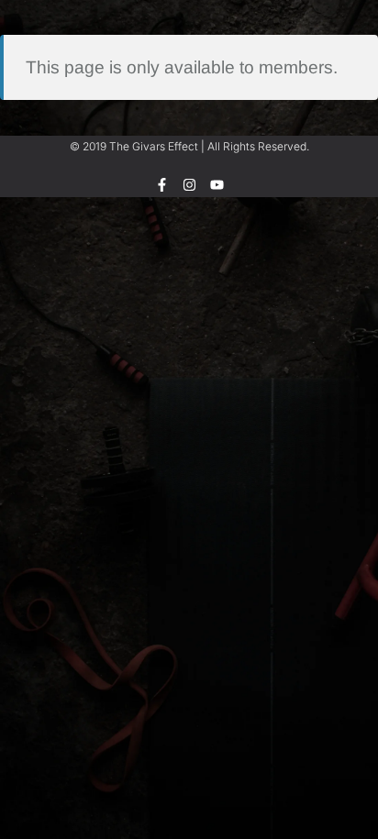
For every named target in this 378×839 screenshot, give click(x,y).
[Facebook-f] (162, 185)
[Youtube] (217, 185)
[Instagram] (189, 185)
